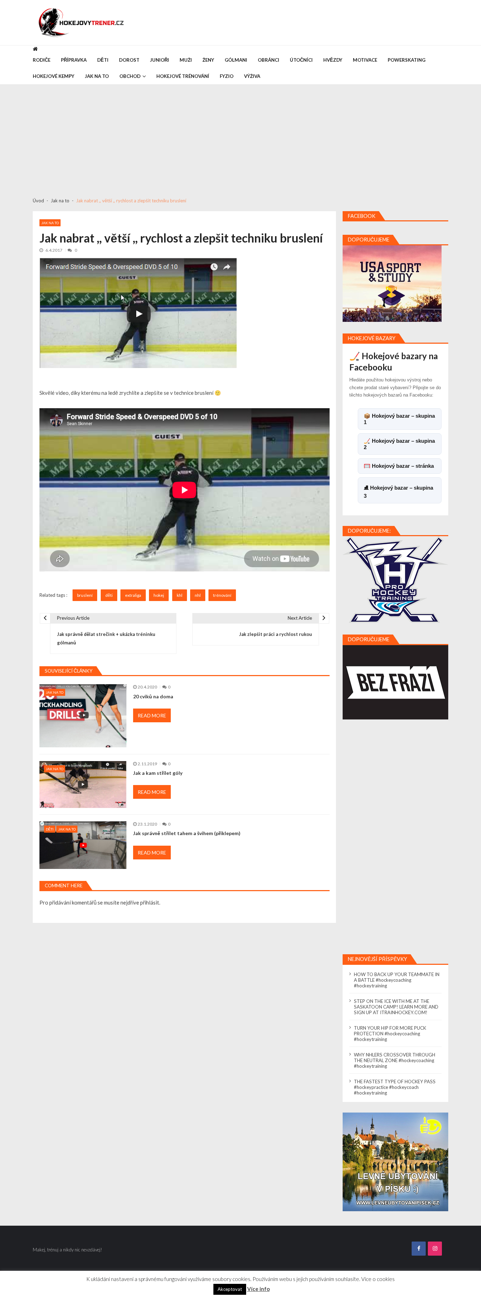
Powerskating (406, 60)
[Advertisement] (240, 137)
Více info (258, 1289)
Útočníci (301, 60)
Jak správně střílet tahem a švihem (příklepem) (187, 833)
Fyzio (226, 76)
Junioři (159, 60)
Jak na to (97, 76)
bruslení (85, 595)
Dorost (129, 60)
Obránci (268, 60)
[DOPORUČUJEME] (392, 283)
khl (179, 595)
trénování (222, 595)
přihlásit (149, 902)
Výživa (252, 76)
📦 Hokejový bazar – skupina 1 (399, 419)
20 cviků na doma (153, 696)
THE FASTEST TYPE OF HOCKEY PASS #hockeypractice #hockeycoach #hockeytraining (395, 1087)
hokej (159, 595)
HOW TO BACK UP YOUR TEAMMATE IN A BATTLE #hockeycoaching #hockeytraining (396, 980)
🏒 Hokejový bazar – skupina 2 (399, 444)
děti (109, 595)
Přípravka (74, 60)
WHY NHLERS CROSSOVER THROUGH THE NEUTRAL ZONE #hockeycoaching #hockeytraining (394, 1060)
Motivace (365, 60)
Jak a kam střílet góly (157, 773)
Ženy (208, 60)
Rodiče (41, 60)
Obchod (129, 76)
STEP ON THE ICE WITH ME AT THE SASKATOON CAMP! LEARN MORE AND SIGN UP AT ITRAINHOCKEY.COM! (396, 1006)
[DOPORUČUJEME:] (395, 579)
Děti (102, 60)
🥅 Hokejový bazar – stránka (399, 466)
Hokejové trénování (182, 76)
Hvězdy (332, 60)
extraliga (133, 595)
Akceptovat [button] (230, 1289)
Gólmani (236, 60)
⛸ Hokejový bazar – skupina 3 (398, 492)
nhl (198, 595)
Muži (186, 60)
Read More (152, 715)
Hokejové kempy (53, 76)
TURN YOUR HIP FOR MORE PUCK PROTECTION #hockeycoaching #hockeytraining (390, 1033)
